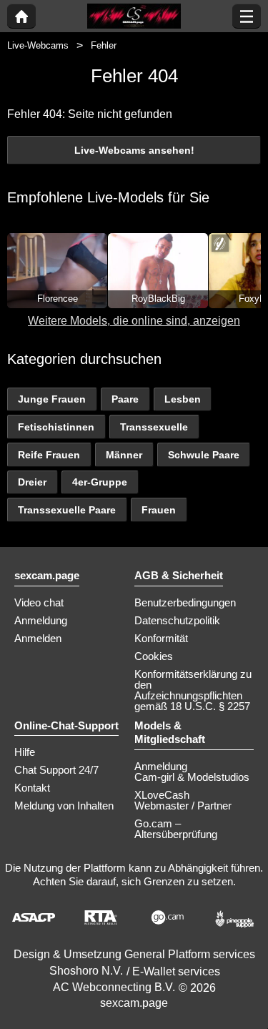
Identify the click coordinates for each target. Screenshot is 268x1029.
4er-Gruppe (99, 482)
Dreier (32, 482)
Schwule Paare (203, 455)
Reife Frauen (49, 455)
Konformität (161, 638)
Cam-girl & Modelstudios (191, 777)
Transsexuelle (154, 427)
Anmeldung (40, 620)
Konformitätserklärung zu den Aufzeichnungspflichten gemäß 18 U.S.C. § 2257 (193, 690)
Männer (124, 455)
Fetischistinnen (56, 427)
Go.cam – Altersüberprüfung (175, 828)
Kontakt (32, 788)
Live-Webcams (38, 45)
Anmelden (37, 638)
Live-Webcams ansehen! (134, 150)
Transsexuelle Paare (67, 510)
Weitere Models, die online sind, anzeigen (134, 321)
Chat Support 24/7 (56, 770)
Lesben (182, 399)
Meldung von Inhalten (64, 805)
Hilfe (24, 752)
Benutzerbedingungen (185, 602)
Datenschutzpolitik (177, 620)
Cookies (153, 656)
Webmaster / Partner (183, 805)
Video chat (39, 602)
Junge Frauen (52, 399)
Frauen (159, 510)
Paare (125, 399)
